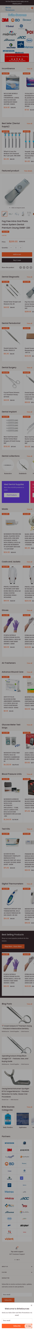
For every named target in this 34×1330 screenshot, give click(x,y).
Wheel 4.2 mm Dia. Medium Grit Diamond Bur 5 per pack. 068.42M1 (12, 115)
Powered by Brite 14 (7, 1287)
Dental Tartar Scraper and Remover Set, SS (12, 264)
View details (28, 132)
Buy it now (17, 221)
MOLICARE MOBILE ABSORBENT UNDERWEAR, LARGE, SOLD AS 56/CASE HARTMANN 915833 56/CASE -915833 (11, 60)
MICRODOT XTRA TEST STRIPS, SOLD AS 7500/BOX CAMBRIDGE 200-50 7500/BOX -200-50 (12, 718)
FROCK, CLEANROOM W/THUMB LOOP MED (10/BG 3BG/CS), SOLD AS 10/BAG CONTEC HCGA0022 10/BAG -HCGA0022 (12, 553)
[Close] (31, 1305)
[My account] (27, 9)
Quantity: (5, 209)
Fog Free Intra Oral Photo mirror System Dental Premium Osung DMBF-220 (16, 186)
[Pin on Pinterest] (24, 229)
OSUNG (4, 197)
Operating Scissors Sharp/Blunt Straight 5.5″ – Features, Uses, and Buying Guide (15, 1020)
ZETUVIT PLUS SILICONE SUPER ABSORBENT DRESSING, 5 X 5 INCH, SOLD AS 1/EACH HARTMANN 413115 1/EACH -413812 (12, 664)
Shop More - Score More (13, 908)
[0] (31, 9)
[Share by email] (31, 229)
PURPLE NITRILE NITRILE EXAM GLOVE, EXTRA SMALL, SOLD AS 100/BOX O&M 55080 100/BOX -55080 (12, 601)
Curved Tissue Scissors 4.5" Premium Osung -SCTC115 (11, 356)
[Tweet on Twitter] (27, 229)
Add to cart (17, 216)
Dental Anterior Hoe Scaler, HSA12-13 (10, 311)
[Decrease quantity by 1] (11, 209)
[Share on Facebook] (20, 229)
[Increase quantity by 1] (21, 209)
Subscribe (17, 1326)
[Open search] (23, 9)
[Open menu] (3, 8)
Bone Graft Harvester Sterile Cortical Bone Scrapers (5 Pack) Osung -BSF (12, 401)
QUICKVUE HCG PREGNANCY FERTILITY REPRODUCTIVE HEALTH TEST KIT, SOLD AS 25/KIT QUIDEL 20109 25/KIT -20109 (12, 820)
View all (29, 30)
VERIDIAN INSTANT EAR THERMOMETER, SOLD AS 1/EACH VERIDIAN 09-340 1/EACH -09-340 (12, 873)
